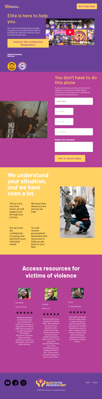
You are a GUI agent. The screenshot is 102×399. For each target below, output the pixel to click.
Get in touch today (70, 158)
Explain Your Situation (65, 140)
